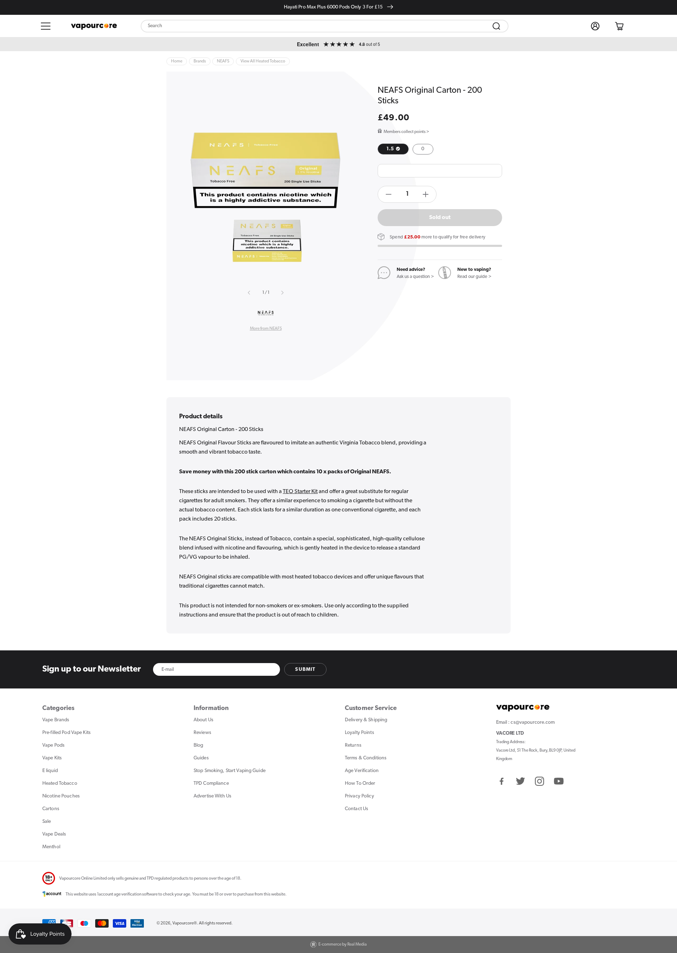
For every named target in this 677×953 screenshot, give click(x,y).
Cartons (50, 809)
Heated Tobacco (59, 783)
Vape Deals (54, 834)
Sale (46, 821)
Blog (198, 745)
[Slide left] (249, 293)
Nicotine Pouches (61, 796)
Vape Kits (52, 758)
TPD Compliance (211, 783)
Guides (201, 758)
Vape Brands (55, 720)
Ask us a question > (415, 276)
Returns (353, 745)
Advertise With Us (212, 796)
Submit (305, 669)
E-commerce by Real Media (342, 944)
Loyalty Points (359, 732)
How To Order (360, 783)
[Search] (496, 26)
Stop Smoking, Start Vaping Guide (230, 770)
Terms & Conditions (365, 758)
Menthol (51, 847)
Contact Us (356, 809)
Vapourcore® (184, 923)
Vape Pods (53, 745)
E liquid (50, 770)
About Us (203, 720)
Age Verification (362, 770)
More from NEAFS (266, 329)
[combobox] (324, 26)
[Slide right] (282, 293)
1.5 (390, 149)
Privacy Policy (359, 796)
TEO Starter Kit (300, 491)
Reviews (202, 732)
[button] (45, 26)
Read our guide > (474, 276)
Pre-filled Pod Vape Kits (66, 732)
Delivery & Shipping (366, 720)
